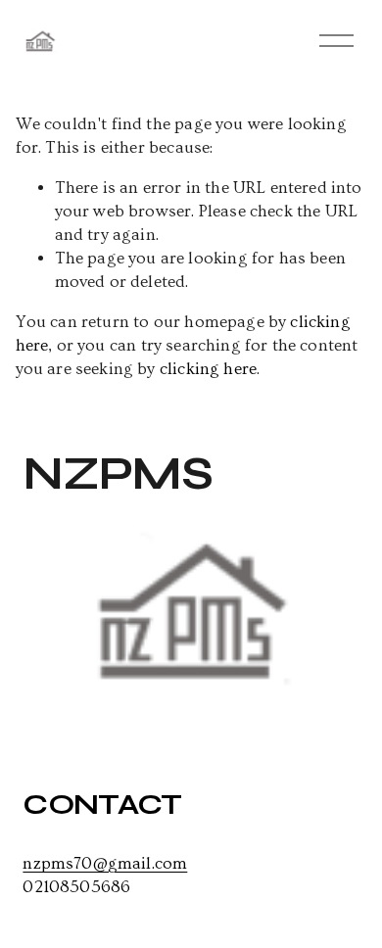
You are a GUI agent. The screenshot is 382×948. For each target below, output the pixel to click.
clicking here (208, 368)
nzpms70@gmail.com (105, 863)
